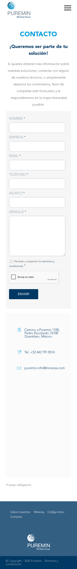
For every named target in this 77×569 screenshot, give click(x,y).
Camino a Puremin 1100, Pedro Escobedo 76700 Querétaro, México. (42, 333)
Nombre (17, 118)
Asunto (17, 193)
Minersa (39, 512)
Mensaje (17, 212)
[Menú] (65, 8)
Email (15, 156)
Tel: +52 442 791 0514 (39, 352)
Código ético (55, 512)
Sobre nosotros (20, 512)
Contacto (16, 516)
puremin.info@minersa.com (44, 368)
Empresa (17, 137)
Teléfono (18, 174)
